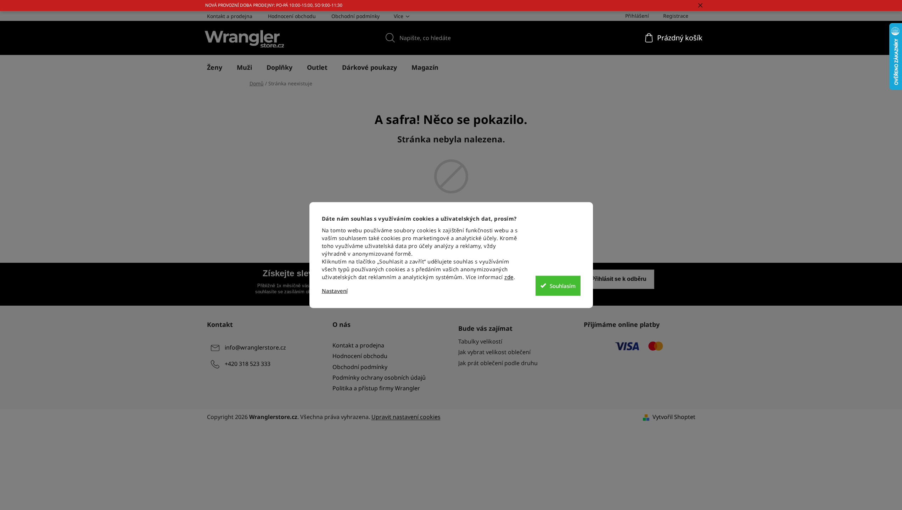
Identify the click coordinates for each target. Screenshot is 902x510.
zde (509, 276)
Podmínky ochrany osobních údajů (379, 377)
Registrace (675, 15)
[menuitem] (214, 67)
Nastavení (335, 291)
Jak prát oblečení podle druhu (498, 363)
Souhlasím (563, 285)
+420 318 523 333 (247, 364)
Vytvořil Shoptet (673, 417)
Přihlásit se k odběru (618, 279)
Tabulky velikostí (480, 341)
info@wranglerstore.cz (255, 348)
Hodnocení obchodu (292, 16)
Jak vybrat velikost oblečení (494, 352)
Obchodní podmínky (355, 16)
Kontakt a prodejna (229, 16)
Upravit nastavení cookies (406, 417)
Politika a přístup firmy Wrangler (376, 388)
